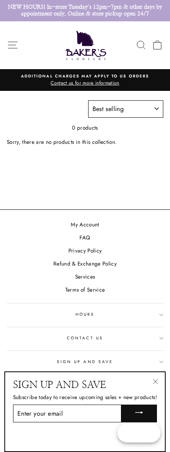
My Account (85, 224)
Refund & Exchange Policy (85, 263)
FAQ (84, 237)
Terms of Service (85, 290)
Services (85, 277)
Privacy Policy (85, 250)
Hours (85, 314)
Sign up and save (85, 362)
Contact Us (85, 338)
